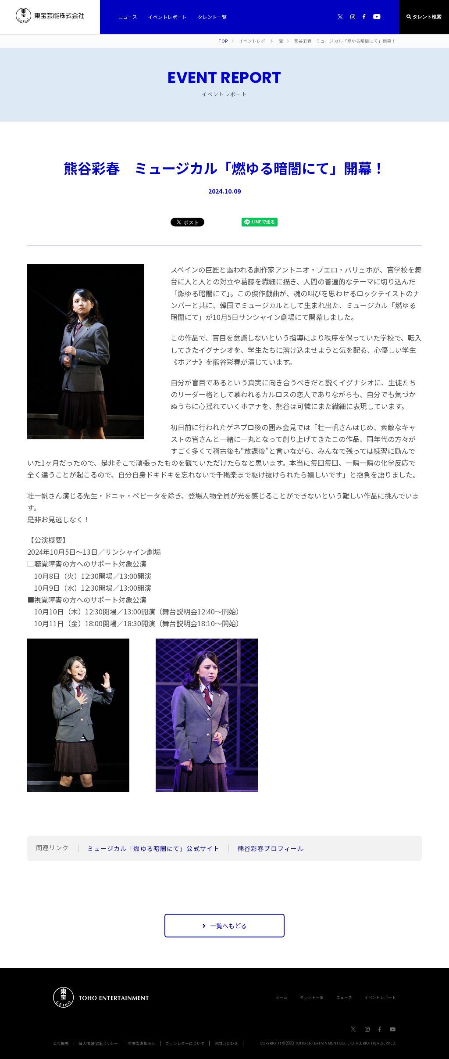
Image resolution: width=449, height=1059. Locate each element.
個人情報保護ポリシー (98, 1043)
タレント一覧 (312, 997)
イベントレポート (380, 997)
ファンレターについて (185, 1043)
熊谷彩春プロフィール (271, 848)
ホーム (282, 997)
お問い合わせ (226, 1043)
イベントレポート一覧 (261, 41)
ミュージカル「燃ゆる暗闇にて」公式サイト (153, 848)
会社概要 (61, 1043)
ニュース (344, 997)
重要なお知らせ (142, 1043)
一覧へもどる (228, 925)
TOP (223, 41)
